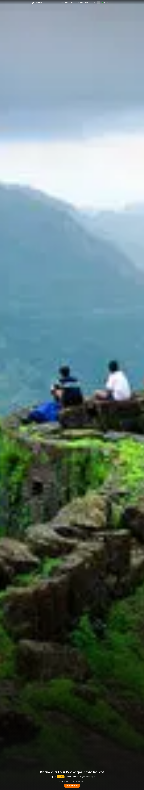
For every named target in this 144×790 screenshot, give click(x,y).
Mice (94, 2)
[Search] (98, 2)
